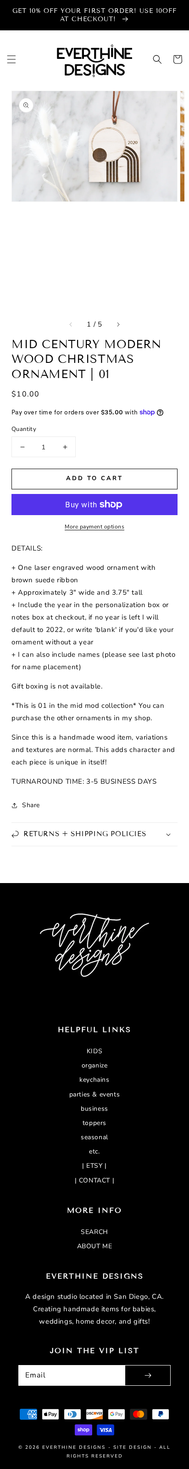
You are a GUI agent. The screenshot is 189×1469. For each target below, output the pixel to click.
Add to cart (94, 478)
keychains (94, 1079)
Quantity (23, 429)
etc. (94, 1151)
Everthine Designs (74, 1447)
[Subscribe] (148, 1375)
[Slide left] (71, 325)
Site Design (132, 1447)
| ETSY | (94, 1165)
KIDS (94, 1051)
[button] (11, 59)
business (94, 1108)
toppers (94, 1123)
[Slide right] (118, 325)
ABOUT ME (94, 1246)
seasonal (94, 1137)
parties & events (94, 1094)
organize (95, 1065)
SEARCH (94, 1232)
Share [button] (31, 805)
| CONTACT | (95, 1180)
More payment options (94, 526)
